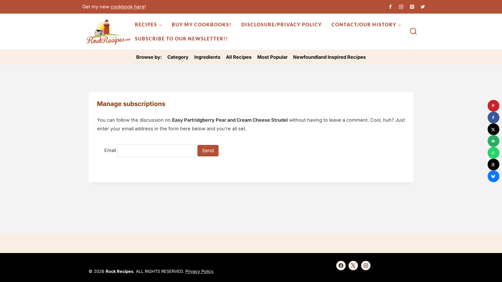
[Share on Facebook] (493, 118)
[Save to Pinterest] (493, 106)
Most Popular (272, 57)
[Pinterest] (412, 6)
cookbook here (128, 6)
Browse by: (149, 57)
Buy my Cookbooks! (202, 24)
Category (178, 57)
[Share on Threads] (493, 165)
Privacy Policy (199, 271)
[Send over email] (493, 141)
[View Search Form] (413, 31)
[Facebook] (390, 6)
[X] (422, 6)
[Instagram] (401, 6)
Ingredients (207, 57)
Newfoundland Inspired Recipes (329, 57)
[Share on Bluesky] (493, 176)
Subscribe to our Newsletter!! (181, 39)
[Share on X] (493, 129)
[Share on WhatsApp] (493, 153)
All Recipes (239, 57)
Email (110, 150)
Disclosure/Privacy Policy (281, 24)
